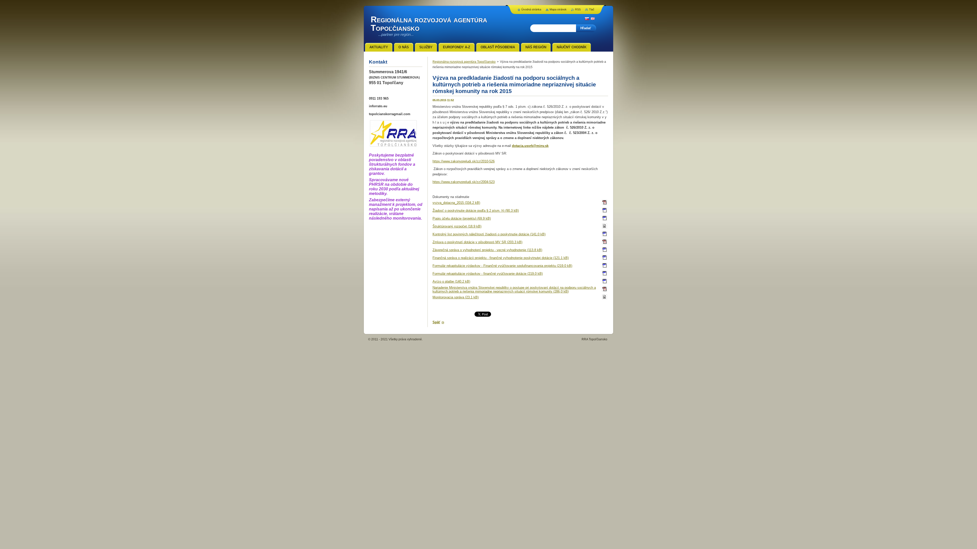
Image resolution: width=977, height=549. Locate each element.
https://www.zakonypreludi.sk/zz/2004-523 (464, 182)
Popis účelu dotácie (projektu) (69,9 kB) (462, 218)
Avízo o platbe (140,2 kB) (451, 281)
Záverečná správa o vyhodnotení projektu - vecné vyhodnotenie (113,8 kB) (487, 250)
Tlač (591, 9)
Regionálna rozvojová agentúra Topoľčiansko (464, 61)
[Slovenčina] (587, 19)
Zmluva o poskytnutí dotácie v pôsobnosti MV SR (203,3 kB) (477, 242)
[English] (593, 19)
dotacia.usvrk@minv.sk (530, 146)
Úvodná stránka (531, 9)
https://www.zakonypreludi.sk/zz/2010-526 (464, 161)
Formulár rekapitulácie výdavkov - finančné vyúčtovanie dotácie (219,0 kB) (488, 274)
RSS (578, 9)
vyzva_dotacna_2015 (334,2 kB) (456, 203)
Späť (436, 322)
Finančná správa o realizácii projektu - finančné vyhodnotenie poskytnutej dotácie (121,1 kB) (501, 258)
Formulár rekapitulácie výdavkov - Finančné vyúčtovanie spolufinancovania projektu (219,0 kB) (502, 266)
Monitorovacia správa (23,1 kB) (456, 297)
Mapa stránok (558, 9)
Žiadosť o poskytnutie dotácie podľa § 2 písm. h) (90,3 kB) (476, 210)
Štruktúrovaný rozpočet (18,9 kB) (457, 226)
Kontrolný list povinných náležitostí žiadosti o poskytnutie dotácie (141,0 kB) (489, 234)
